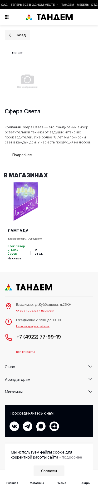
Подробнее (22, 155)
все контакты (25, 352)
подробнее (72, 457)
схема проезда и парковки (35, 310)
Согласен (49, 471)
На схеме (14, 258)
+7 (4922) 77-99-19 (38, 337)
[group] (25, 221)
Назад (21, 35)
